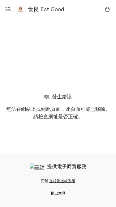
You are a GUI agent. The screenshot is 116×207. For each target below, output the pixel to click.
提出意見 (58, 193)
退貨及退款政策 (62, 180)
